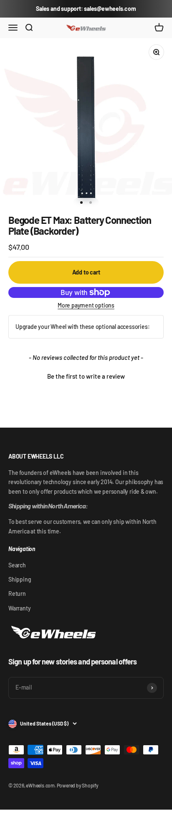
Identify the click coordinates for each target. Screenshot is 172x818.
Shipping (19, 579)
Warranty (19, 608)
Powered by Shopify (78, 785)
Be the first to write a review (86, 376)
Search (17, 565)
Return (17, 593)
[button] (86, 375)
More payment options (86, 305)
